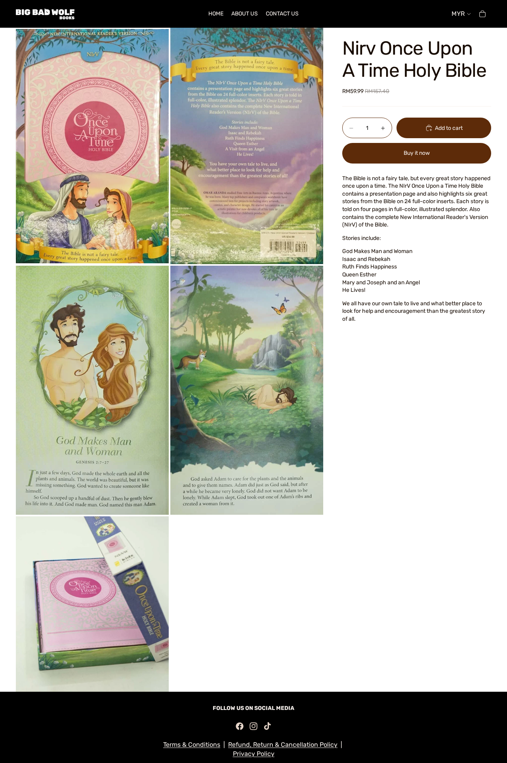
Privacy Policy (253, 753)
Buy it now (417, 153)
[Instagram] (253, 726)
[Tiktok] (267, 726)
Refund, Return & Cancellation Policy (282, 744)
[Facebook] (239, 726)
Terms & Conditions (191, 744)
